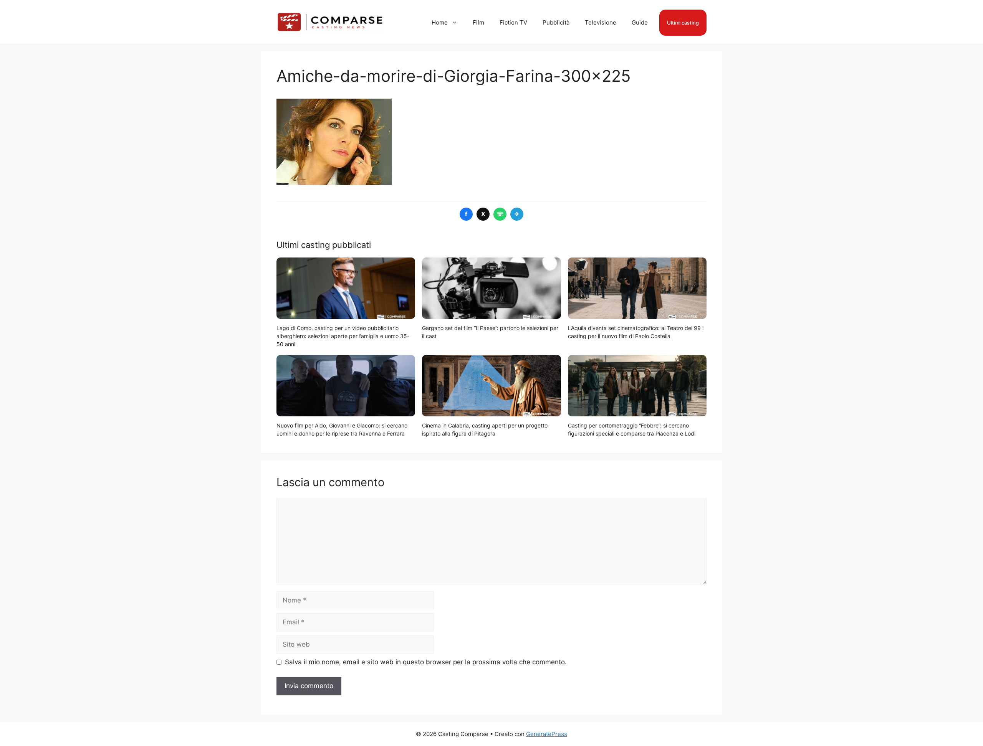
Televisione (600, 22)
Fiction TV (513, 22)
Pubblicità (556, 22)
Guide (640, 22)
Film (478, 22)
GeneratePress (546, 734)
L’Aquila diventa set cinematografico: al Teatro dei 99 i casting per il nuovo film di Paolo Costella (635, 332)
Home (440, 22)
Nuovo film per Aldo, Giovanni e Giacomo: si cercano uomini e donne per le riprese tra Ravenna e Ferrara (341, 429)
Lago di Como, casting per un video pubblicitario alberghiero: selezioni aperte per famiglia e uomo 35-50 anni (342, 336)
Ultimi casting (683, 23)
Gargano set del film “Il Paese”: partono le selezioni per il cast (490, 332)
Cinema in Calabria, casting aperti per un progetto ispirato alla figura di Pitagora (485, 429)
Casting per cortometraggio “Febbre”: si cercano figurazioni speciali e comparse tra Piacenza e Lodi (631, 429)
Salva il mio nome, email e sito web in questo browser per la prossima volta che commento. (426, 662)
